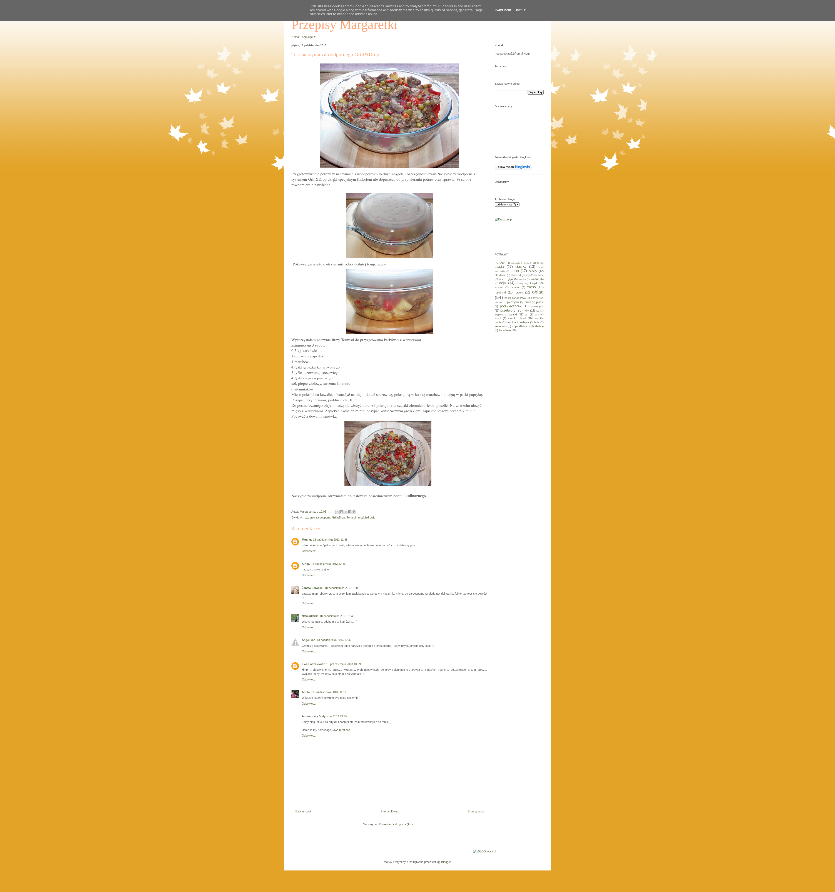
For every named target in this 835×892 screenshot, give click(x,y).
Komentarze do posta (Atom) (397, 824)
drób (513, 275)
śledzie (539, 326)
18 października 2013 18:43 (337, 616)
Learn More (503, 10)
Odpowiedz (309, 551)
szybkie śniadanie (517, 322)
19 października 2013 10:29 (343, 664)
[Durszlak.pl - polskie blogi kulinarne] (503, 219)
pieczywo (513, 302)
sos (537, 314)
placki (540, 302)
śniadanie (505, 330)
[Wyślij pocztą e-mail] (337, 512)
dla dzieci (500, 275)
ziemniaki (501, 326)
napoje (519, 292)
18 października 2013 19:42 (334, 640)
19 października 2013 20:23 (328, 692)
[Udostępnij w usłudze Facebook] (350, 512)
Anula (306, 692)
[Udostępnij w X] (346, 512)
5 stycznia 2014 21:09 (333, 716)
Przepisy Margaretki (344, 24)
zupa (515, 326)
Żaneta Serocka (312, 588)
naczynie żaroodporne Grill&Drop (324, 517)
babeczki (515, 263)
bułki (526, 263)
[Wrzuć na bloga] (341, 512)
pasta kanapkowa (515, 298)
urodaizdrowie (366, 517)
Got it (521, 10)
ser (526, 314)
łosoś (526, 326)
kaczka (522, 279)
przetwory (507, 310)
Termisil (351, 517)
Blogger (446, 862)
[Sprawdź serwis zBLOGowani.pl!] (484, 851)
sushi (498, 318)
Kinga (306, 563)
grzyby (526, 275)
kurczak (499, 287)
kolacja (500, 283)
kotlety (520, 283)
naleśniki (500, 292)
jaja (510, 279)
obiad (538, 291)
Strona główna (389, 811)
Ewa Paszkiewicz (313, 664)
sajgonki (499, 314)
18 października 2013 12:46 (328, 563)
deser (515, 271)
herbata (539, 275)
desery (533, 271)
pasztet (535, 298)
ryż (537, 310)
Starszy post (476, 811)
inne (501, 279)
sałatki (513, 314)
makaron (515, 287)
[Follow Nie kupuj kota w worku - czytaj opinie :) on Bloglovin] (513, 169)
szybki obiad (516, 318)
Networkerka (310, 616)
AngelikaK (309, 640)
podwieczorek (510, 306)
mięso (531, 287)
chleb (536, 262)
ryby (526, 310)
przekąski (537, 306)
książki (534, 283)
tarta (536, 322)
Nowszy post (303, 811)
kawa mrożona (341, 730)
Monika (307, 539)
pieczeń (499, 302)
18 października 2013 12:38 (330, 539)
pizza (528, 302)
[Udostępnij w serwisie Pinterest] (354, 512)
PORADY (500, 262)
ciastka (520, 266)
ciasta (499, 266)
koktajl (535, 279)
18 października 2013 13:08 (342, 588)
